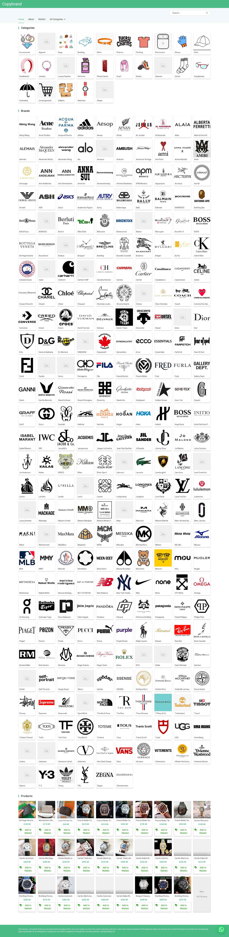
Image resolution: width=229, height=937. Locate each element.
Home (21, 19)
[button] (221, 929)
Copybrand (12, 3)
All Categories (56, 19)
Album (31, 19)
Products (26, 796)
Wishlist (42, 19)
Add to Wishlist (28, 831)
